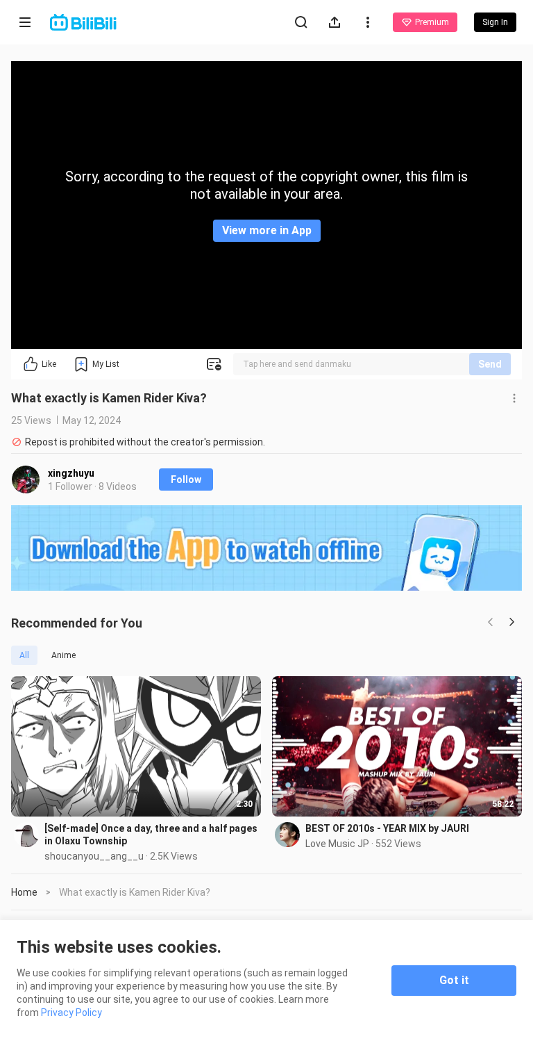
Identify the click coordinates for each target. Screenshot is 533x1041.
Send (490, 364)
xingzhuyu (71, 473)
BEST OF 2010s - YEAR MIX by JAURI (387, 828)
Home (24, 892)
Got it (454, 980)
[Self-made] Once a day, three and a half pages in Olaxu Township (150, 834)
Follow (186, 479)
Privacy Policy (71, 1012)
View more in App (267, 230)
